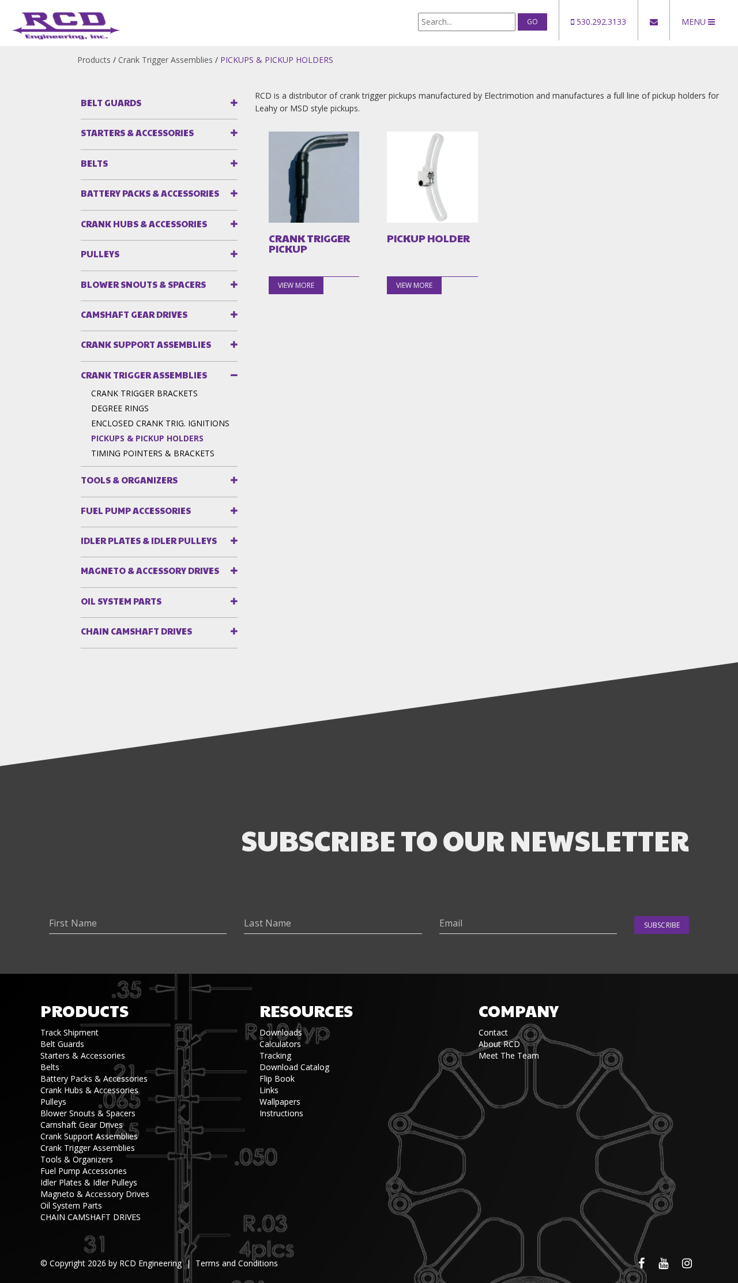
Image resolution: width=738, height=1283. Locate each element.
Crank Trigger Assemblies (165, 59)
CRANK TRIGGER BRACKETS (144, 393)
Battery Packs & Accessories (150, 193)
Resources (306, 1010)
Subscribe (662, 925)
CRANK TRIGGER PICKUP (309, 243)
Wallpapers (279, 1101)
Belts (94, 163)
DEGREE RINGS (120, 408)
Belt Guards (111, 102)
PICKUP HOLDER (428, 238)
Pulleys (100, 253)
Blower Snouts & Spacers (143, 284)
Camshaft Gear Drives (134, 314)
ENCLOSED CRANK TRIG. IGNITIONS (160, 423)
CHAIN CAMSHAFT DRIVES (136, 631)
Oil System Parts (121, 601)
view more (296, 285)
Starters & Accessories (137, 132)
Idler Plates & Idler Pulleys (149, 540)
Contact (493, 1032)
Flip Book (277, 1078)
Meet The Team (509, 1055)
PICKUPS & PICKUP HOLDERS (276, 59)
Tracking (275, 1055)
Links (268, 1090)
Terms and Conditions (236, 1263)
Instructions (281, 1113)
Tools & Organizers (129, 480)
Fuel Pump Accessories (136, 510)
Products (94, 59)
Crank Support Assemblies (146, 344)
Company (519, 1010)
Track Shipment (69, 1032)
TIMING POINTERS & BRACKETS (152, 453)
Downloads (280, 1032)
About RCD (499, 1043)
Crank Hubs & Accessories (144, 223)
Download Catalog (294, 1066)
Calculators (280, 1043)
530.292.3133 (600, 21)
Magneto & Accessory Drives (150, 570)
